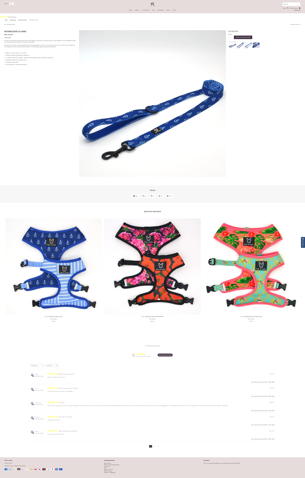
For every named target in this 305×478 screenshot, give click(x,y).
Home (6, 19)
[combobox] (37, 365)
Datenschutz (107, 463)
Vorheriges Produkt (10, 24)
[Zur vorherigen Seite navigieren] (146, 446)
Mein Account (294, 8)
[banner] (152, 4)
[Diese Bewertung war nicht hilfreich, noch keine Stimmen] (272, 382)
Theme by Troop (9, 466)
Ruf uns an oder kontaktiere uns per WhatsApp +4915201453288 (222, 463)
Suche (284, 8)
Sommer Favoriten (22, 19)
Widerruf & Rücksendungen (111, 464)
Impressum (107, 466)
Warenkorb (297, 10)
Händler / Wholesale (109, 472)
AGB (105, 468)
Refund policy (108, 471)
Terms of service (108, 469)
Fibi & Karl (8, 34)
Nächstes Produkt (295, 24)
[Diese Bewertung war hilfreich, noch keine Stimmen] (270, 382)
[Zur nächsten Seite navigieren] (158, 446)
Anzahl (230, 34)
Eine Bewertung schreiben (165, 355)
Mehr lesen (225, 405)
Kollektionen (13, 19)
